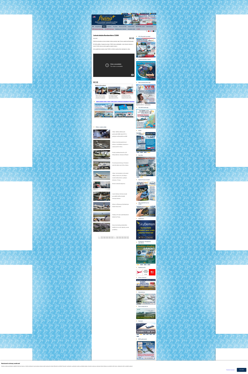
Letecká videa (131, 26)
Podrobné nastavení (230, 369)
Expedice (109, 26)
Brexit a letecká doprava (118, 183)
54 (120, 237)
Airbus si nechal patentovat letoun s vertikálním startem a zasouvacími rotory (120, 144)
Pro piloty (115, 26)
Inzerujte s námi (131, 29)
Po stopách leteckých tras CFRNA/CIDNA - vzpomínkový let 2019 (113, 97)
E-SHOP (138, 29)
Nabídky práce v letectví (120, 29)
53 (117, 237)
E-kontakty (154, 14)
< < (99, 237)
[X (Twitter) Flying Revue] (153, 31)
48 (104, 237)
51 (112, 237)
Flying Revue (98, 26)
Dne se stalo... (148, 303)
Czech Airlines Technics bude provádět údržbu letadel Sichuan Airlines (119, 196)
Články (104, 26)
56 (125, 237)
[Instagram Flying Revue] (152, 31)
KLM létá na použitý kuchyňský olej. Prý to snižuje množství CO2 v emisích (127, 97)
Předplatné (134, 14)
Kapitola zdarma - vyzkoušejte (143, 104)
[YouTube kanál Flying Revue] (148, 31)
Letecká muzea (149, 26)
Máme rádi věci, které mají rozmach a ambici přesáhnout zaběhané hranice (100, 97)
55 (122, 237)
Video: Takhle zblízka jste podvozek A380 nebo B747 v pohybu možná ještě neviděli (119, 134)
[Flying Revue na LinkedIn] (155, 31)
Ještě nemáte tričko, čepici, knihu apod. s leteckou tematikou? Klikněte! (115, 101)
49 (107, 237)
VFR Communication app (97, 29)
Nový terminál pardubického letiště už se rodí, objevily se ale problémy (120, 227)
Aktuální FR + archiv (140, 26)
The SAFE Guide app (109, 29)
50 (109, 237)
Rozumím (241, 369)
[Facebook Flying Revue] (150, 31)
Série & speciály (122, 26)
